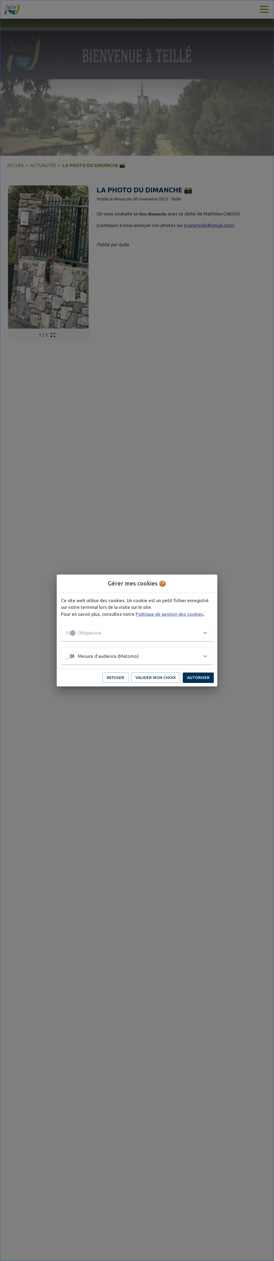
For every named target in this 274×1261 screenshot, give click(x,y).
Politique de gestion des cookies (169, 614)
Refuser (115, 677)
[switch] (67, 656)
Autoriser (198, 677)
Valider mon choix (155, 677)
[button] (137, 633)
